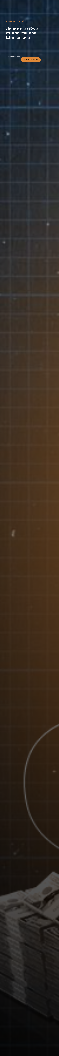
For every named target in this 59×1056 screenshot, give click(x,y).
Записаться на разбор (31, 59)
